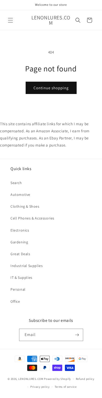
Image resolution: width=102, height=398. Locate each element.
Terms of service (66, 387)
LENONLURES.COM (30, 379)
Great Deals (20, 254)
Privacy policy (40, 387)
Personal (18, 289)
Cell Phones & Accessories (32, 218)
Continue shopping (51, 87)
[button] (10, 20)
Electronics (19, 230)
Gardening (19, 242)
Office (15, 301)
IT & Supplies (21, 277)
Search (16, 182)
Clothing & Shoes (24, 206)
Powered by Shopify (57, 379)
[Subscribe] (77, 335)
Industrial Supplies (26, 265)
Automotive (20, 194)
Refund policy (85, 379)
